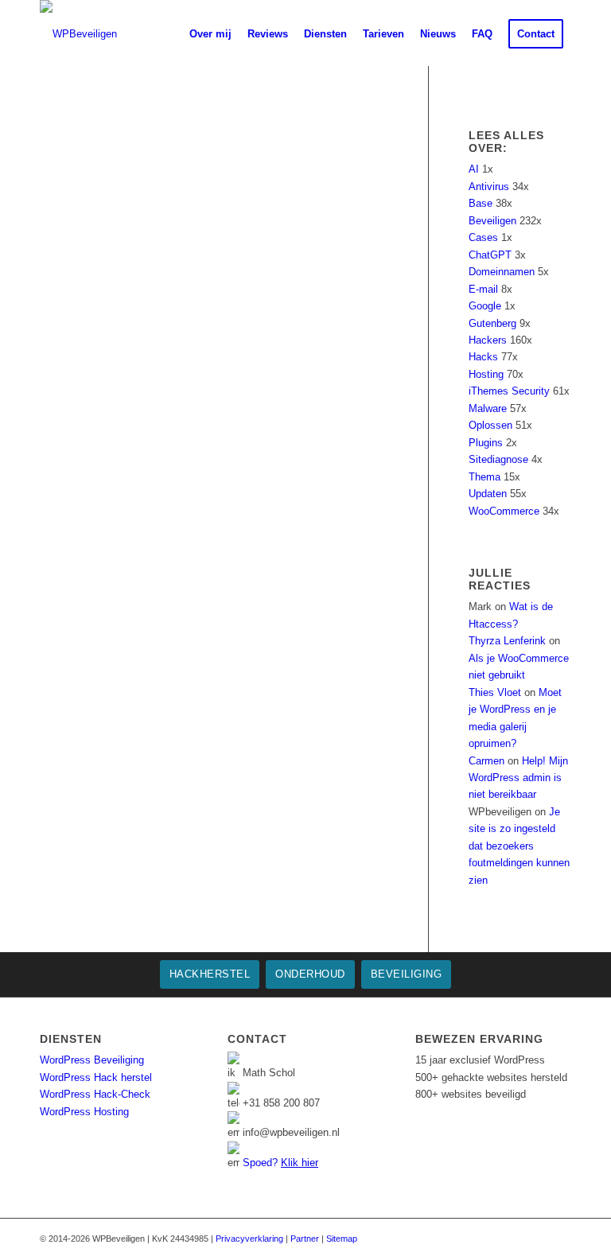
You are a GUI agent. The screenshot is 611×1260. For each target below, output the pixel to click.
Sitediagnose (498, 459)
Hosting (486, 374)
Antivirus (489, 186)
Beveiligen (492, 221)
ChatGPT (490, 255)
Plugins (486, 443)
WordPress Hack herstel (96, 1077)
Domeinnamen (502, 272)
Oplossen (490, 425)
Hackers (488, 340)
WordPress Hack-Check (95, 1094)
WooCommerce (504, 511)
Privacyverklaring (249, 1238)
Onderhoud (310, 974)
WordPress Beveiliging (92, 1060)
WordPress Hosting (84, 1112)
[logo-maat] (78, 34)
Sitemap (341, 1238)
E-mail (483, 289)
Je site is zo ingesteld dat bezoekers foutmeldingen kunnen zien (519, 846)
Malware (488, 408)
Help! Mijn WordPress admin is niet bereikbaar (518, 778)
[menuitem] (169, 34)
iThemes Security (509, 391)
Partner (304, 1238)
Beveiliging (406, 974)
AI (474, 169)
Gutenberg (492, 323)
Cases (483, 237)
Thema (484, 477)
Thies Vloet (495, 692)
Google (485, 306)
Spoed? (280, 1163)
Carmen (486, 761)
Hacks (483, 357)
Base (480, 203)
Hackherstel (210, 974)
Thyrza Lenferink (507, 641)
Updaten (488, 494)
